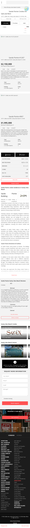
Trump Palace (17, 491)
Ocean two (16, 460)
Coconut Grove (6, 451)
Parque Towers (17, 466)
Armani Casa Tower (5, 498)
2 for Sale (5, 23)
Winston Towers (18, 500)
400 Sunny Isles (5, 493)
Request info (4, 526)
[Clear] (26, 2)
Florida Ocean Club (5, 504)
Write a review (15, 317)
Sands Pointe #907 (16, 116)
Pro (25, 30)
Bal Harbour (5, 442)
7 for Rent (15, 23)
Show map (8, 18)
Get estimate (15, 417)
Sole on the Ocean (18, 484)
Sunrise (16, 502)
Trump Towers (17, 495)
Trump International (19, 489)
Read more (14, 275)
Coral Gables (5, 453)
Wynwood (17, 507)
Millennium (16, 450)
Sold (24, 23)
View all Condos (25, 526)
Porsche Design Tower (19, 473)
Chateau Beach (4, 502)
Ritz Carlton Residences (19, 478)
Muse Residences (18, 451)
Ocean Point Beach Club (20, 457)
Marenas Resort (18, 448)
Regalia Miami (17, 477)
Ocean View (17, 462)
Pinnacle (16, 468)
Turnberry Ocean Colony (20, 498)
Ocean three (17, 459)
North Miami (5, 482)
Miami (3, 475)
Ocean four (17, 453)
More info (15, 179)
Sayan (15, 482)
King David (16, 442)
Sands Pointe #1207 (16, 57)
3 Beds (4, 27)
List (25, 28)
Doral (3, 455)
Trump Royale (17, 493)
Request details (15, 183)
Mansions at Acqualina (19, 446)
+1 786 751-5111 (15, 517)
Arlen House (4, 496)
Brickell (4, 448)
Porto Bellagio (17, 475)
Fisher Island (5, 462)
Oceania (16, 464)
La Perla (16, 444)
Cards (25, 32)
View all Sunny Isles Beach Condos (12, 7)
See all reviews (14, 314)
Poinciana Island (18, 471)
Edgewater (4, 460)
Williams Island (19, 506)
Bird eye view (23, 18)
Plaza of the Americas (19, 469)
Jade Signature (17, 441)
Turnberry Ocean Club (19, 496)
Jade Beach (3, 507)
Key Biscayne (5, 473)
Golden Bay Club (5, 505)
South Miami (5, 487)
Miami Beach (5, 477)
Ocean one (16, 455)
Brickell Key (5, 450)
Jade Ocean (3, 509)
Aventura (4, 441)
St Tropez (16, 486)
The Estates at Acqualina (20, 487)
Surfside (17, 504)
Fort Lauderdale (7, 464)
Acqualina (3, 495)
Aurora (2, 500)
